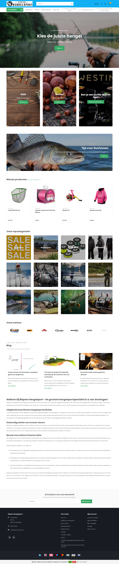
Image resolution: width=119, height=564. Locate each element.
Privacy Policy (65, 523)
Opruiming (9, 236)
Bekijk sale (23, 102)
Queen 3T (66, 210)
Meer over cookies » (82, 562)
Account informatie (92, 518)
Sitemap (63, 532)
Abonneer (87, 501)
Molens (36, 263)
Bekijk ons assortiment (95, 102)
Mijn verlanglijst (91, 523)
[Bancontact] (68, 555)
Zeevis (8, 263)
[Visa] (73, 555)
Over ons (56, 10)
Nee (74, 562)
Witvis (35, 290)
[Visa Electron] (79, 555)
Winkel (37, 10)
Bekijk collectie (34, 179)
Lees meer (11, 386)
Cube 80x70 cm (14, 210)
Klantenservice (46, 10)
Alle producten (91, 529)
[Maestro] (56, 555)
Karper (63, 263)
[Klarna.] (51, 555)
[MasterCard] (62, 555)
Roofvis (63, 290)
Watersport (37, 236)
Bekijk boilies (59, 102)
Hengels (90, 290)
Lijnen (62, 236)
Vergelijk (89, 526)
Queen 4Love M (95, 210)
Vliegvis (90, 263)
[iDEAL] (45, 555)
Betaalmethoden (65, 526)
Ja (70, 562)
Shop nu (59, 48)
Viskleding (91, 236)
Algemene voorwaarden (68, 520)
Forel (8, 290)
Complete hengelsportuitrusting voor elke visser (72, 541)
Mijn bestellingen (92, 520)
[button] (1, 40)
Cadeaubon (29, 10)
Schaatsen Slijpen (66, 535)
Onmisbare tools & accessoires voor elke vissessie (72, 546)
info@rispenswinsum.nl (17, 530)
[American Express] (40, 555)
